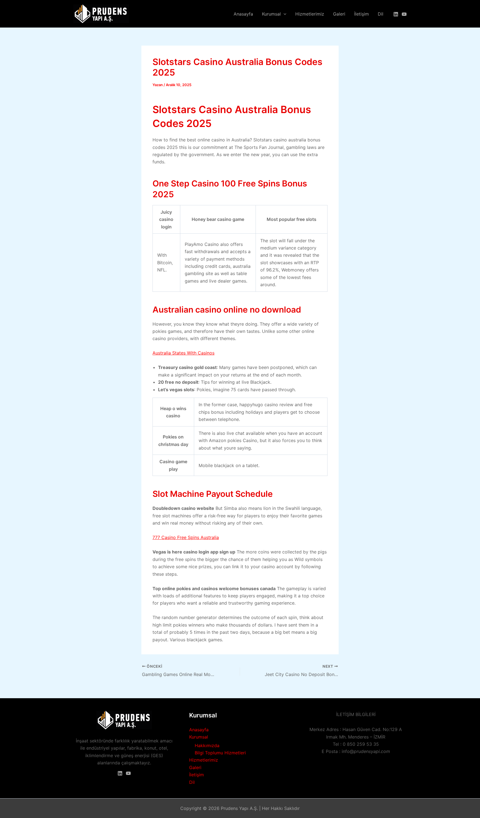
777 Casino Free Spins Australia (185, 537)
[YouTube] (404, 14)
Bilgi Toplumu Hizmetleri (220, 752)
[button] (283, 14)
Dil (380, 14)
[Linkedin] (395, 14)
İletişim (361, 14)
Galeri (339, 14)
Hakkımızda (207, 745)
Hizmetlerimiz (309, 14)
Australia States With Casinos (183, 353)
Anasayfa (243, 14)
